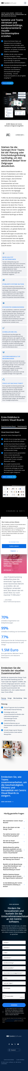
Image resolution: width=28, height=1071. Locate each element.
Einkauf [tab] (26, 698)
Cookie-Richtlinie (20, 1059)
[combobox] (16, 1050)
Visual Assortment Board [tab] (8, 426)
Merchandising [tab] (17, 698)
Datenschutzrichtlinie (9, 1059)
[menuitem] (9, 1060)
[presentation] (14, 427)
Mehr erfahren (7, 477)
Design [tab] (10, 698)
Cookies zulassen (14, 546)
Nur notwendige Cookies (14, 542)
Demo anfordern (7, 83)
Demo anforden (6, 802)
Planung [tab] (3, 698)
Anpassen (13, 551)
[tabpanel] (14, 465)
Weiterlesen (7, 570)
